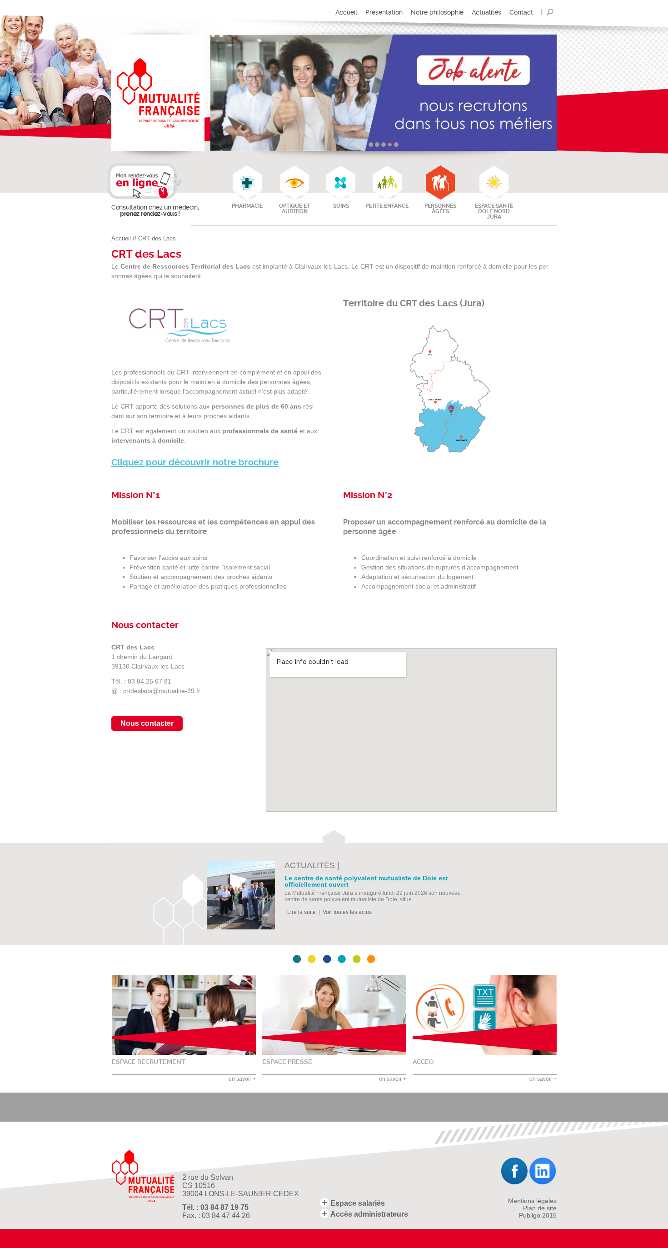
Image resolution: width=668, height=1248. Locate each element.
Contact (521, 12)
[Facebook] (514, 1171)
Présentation (384, 12)
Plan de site (540, 1208)
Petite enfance (387, 206)
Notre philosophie (437, 12)
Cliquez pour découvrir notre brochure (195, 462)
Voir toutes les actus (347, 912)
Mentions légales (532, 1200)
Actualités (486, 12)
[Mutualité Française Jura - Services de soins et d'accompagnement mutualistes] (157, 93)
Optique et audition (294, 209)
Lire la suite (301, 912)
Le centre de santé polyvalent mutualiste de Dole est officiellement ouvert (366, 881)
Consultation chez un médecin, (150, 210)
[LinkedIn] (543, 1171)
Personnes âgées (440, 209)
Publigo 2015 (538, 1215)
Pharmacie (247, 206)
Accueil (346, 12)
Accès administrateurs (369, 1214)
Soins (341, 206)
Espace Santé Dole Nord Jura (494, 211)
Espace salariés (357, 1203)
